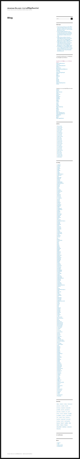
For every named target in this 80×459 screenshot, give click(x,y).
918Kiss (58, 172)
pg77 (58, 242)
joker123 (57, 66)
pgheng (58, 247)
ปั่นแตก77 (58, 335)
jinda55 (58, 210)
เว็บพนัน (58, 384)
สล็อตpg (58, 360)
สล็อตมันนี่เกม (59, 363)
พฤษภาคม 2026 (59, 129)
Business (58, 192)
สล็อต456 (58, 347)
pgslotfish (59, 258)
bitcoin (58, 188)
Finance (58, 201)
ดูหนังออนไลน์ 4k (60, 323)
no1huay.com (59, 232)
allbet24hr (59, 178)
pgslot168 (59, 251)
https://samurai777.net (60, 112)
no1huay (58, 231)
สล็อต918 (58, 355)
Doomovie (59, 196)
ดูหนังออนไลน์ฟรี (59, 325)
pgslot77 (57, 73)
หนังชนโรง (58, 64)
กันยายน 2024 (59, 152)
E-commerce (59, 198)
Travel (58, 302)
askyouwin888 (59, 182)
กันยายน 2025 (59, 138)
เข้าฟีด (58, 443)
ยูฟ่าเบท (58, 342)
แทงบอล (58, 393)
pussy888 (58, 70)
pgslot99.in (59, 257)
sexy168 (58, 281)
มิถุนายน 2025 (59, 142)
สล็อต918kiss (59, 357)
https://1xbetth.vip (59, 106)
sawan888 (59, 279)
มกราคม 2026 (59, 134)
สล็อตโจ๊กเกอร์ (59, 370)
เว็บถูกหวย (58, 383)
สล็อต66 (58, 350)
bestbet (58, 185)
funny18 (58, 203)
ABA (58, 176)
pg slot (57, 110)
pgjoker (58, 249)
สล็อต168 (57, 81)
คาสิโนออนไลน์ (59, 317)
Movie (58, 225)
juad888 (58, 216)
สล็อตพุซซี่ (58, 362)
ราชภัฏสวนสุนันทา (60, 344)
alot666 (58, 179)
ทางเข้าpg (58, 328)
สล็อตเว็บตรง (58, 94)
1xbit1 (58, 171)
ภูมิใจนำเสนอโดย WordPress (27, 453)
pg (57, 238)
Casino (58, 193)
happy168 (59, 206)
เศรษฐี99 (58, 392)
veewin (58, 313)
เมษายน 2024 (59, 157)
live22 (57, 77)
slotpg (57, 104)
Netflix (58, 230)
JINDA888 (58, 98)
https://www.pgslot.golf (60, 72)
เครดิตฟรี (58, 378)
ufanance (58, 310)
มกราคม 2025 (59, 147)
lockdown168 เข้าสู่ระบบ (61, 220)
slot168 (57, 90)
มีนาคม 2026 (59, 131)
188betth (58, 170)
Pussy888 (69, 413)
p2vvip (58, 234)
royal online (59, 273)
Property (58, 263)
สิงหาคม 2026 (59, 126)
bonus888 (59, 190)
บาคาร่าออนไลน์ (59, 331)
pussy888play (59, 270)
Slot (57, 417)
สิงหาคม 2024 (59, 153)
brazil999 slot (59, 191)
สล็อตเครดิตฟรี (59, 366)
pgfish (58, 246)
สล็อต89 (58, 354)
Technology (59, 298)
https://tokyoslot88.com (60, 113)
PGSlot (58, 413)
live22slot (59, 219)
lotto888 (58, 223)
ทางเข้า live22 (59, 327)
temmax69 (59, 299)
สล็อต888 (57, 97)
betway (58, 186)
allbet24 (57, 109)
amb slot (58, 180)
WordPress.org (59, 446)
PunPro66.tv (59, 265)
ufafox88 (58, 309)
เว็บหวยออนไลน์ (59, 389)
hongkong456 (59, 209)
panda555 (59, 235)
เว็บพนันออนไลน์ (59, 385)
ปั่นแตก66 (58, 334)
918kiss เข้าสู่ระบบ (60, 174)
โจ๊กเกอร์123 (58, 428)
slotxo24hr (59, 291)
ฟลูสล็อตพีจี (59, 338)
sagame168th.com (60, 278)
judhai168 (59, 217)
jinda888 (58, 211)
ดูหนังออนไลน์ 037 (60, 322)
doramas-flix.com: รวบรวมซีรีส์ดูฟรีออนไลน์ (23, 8)
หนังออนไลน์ (59, 373)
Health (58, 207)
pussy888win (59, 271)
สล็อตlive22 (59, 359)
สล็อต (58, 345)
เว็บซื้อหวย (58, 381)
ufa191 (58, 304)
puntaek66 (59, 267)
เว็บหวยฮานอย (59, 390)
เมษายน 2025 (59, 144)
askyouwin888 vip (60, 183)
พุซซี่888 (57, 101)
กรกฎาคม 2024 (59, 154)
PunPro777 (59, 266)
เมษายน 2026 (59, 130)
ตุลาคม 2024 (59, 151)
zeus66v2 (59, 314)
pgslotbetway (58, 114)
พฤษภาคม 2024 (59, 155)
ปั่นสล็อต (58, 333)
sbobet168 (59, 280)
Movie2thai (59, 228)
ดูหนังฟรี (57, 79)
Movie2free (59, 227)
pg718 (58, 241)
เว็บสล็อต (58, 386)
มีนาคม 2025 (59, 145)
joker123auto (59, 214)
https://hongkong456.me (60, 82)
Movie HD (59, 226)
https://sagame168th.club (60, 65)
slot (58, 287)
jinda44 (57, 95)
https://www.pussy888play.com (61, 69)
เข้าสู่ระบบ (58, 442)
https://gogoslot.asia (60, 118)
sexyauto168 (59, 283)
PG (66, 411)
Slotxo (64, 417)
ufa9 (58, 306)
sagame (58, 274)
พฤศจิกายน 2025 (60, 136)
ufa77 (58, 305)
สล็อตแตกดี (59, 369)
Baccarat (58, 184)
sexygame (59, 286)
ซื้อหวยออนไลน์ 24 (60, 318)
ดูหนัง (57, 78)
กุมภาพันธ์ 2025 (59, 146)
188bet (58, 169)
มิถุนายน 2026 (59, 128)
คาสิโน (58, 315)
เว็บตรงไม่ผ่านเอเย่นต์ (60, 382)
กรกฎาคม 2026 (59, 127)
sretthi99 (59, 294)
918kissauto (59, 175)
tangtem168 (59, 297)
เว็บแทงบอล (59, 391)
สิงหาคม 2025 (59, 139)
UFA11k (58, 303)
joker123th (59, 215)
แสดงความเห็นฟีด (60, 445)
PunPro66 (59, 264)
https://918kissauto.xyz (60, 63)
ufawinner (59, 312)
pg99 (57, 74)
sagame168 (59, 275)
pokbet (58, 262)
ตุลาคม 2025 (59, 137)
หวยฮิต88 (58, 374)
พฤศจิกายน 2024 (60, 150)
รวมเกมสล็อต (59, 343)
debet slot (59, 194)
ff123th (58, 200)
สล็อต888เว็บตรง (59, 353)
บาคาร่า (57, 102)
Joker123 (58, 212)
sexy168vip (59, 282)
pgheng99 (59, 248)
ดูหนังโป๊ (57, 105)
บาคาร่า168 (58, 71)
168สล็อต (58, 168)
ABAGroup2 (59, 177)
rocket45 (58, 272)
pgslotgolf (59, 259)
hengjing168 (59, 208)
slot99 (57, 93)
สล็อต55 (58, 349)
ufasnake (58, 311)
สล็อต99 (58, 358)
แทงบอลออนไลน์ (59, 394)
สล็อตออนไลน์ (59, 365)
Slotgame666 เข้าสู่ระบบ (61, 289)
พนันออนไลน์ (59, 336)
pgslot (57, 117)
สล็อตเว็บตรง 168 (60, 368)
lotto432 (58, 222)
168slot (58, 167)
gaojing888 (59, 204)
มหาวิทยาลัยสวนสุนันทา (61, 341)
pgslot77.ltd (59, 255)
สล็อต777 (58, 351)
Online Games (59, 233)
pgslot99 (58, 256)
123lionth (58, 164)
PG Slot (61, 413)
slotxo (57, 103)
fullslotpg (59, 202)
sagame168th (68, 415)
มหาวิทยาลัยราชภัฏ (60, 339)
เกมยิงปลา (58, 375)
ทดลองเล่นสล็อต (59, 326)
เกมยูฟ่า (58, 376)
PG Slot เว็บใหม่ (59, 240)
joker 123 (57, 111)
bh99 (58, 187)
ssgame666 (59, 295)
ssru (58, 296)
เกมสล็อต (58, 377)
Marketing (59, 224)
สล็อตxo (58, 361)
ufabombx (59, 307)
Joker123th (58, 411)
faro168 (58, 199)
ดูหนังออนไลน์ (59, 321)
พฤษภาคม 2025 (59, 143)
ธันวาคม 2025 (59, 135)
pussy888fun (59, 415)
